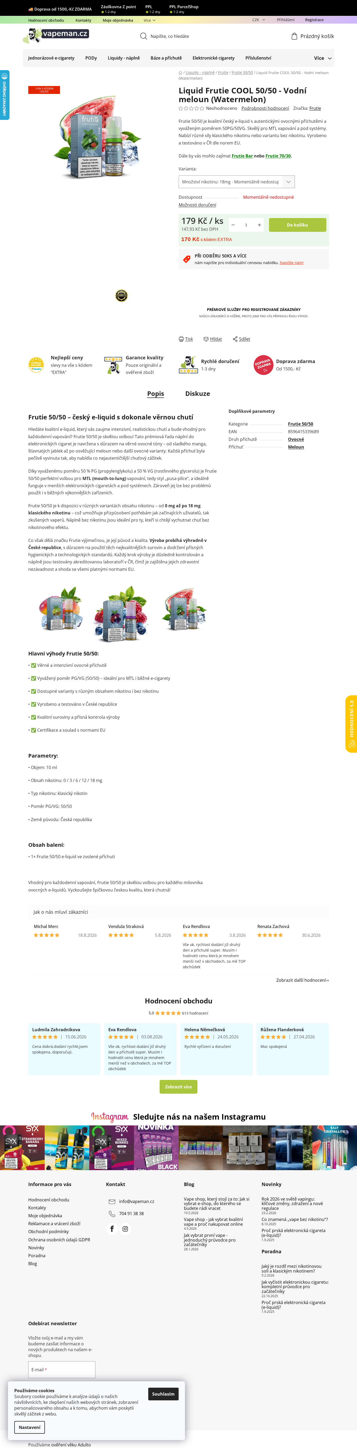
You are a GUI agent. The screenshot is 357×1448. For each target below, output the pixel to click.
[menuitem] (51, 58)
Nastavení (29, 1427)
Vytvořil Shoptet (313, 1436)
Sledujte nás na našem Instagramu (199, 1116)
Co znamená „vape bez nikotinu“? (295, 1219)
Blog (32, 1263)
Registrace (314, 19)
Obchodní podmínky (48, 1231)
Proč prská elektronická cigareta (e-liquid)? (294, 1233)
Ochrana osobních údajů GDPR (59, 1240)
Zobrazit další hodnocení (301, 980)
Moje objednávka (118, 20)
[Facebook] (112, 1229)
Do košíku (297, 225)
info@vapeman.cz (136, 1201)
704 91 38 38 (131, 1213)
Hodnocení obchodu (46, 20)
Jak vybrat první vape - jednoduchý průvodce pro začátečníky (210, 1240)
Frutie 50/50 (300, 424)
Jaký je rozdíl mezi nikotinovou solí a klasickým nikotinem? (292, 1268)
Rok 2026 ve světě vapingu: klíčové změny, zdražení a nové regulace (292, 1204)
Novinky (36, 1248)
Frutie (315, 108)
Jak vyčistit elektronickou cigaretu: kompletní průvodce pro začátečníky (295, 1287)
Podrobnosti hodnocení (265, 108)
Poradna (36, 1256)
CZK (256, 19)
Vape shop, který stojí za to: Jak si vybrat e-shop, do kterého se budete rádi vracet (216, 1204)
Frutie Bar (242, 156)
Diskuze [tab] (197, 393)
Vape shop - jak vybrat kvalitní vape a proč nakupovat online (213, 1222)
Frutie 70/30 (278, 156)
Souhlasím (163, 1394)
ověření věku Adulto (71, 1445)
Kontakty (83, 20)
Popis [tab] (155, 393)
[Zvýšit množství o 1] (259, 225)
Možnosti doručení (197, 205)
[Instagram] (125, 1229)
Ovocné (296, 439)
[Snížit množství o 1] (233, 225)
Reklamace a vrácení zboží (54, 1224)
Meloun (296, 447)
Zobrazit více (178, 1087)
